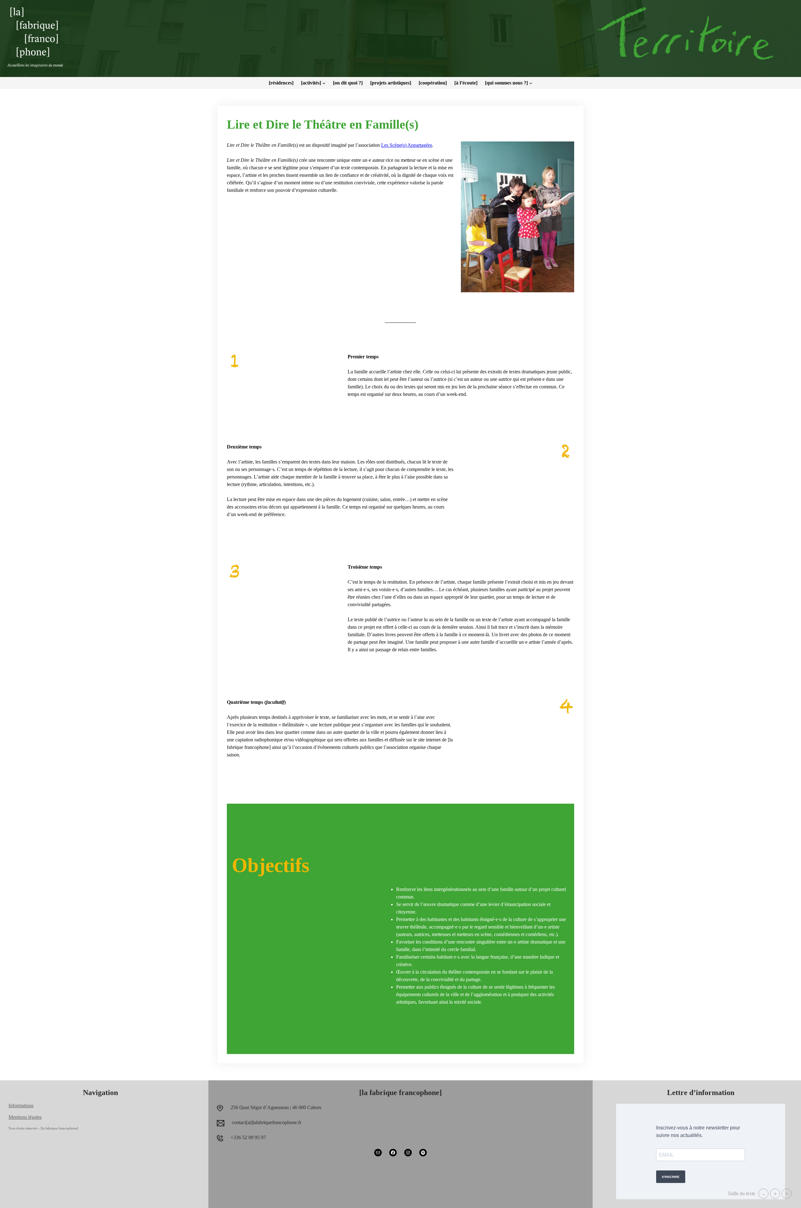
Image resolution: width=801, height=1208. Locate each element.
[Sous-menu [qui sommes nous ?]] (530, 82)
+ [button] (775, 1193)
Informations (20, 1105)
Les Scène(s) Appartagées (406, 145)
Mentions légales (25, 1117)
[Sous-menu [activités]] (323, 82)
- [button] (764, 1193)
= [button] (786, 1193)
